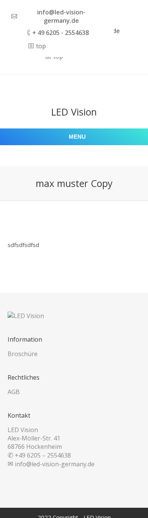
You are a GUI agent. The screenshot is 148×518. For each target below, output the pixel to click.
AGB (14, 392)
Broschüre (23, 354)
